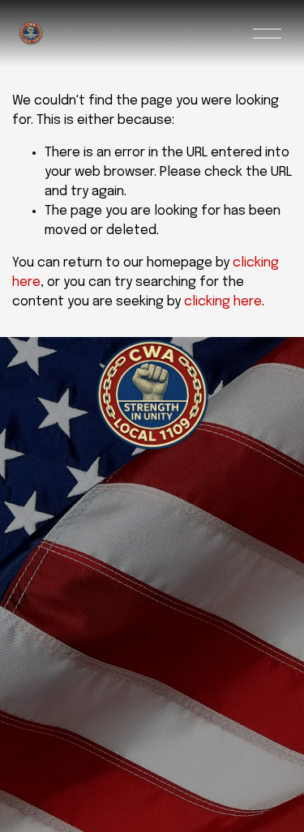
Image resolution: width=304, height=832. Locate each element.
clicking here (223, 302)
